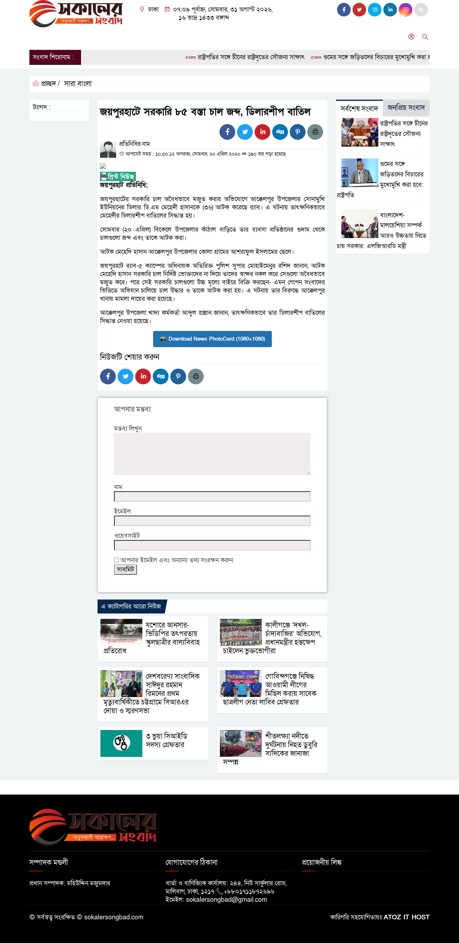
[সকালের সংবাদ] (76, 13)
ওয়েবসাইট (127, 536)
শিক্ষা (240, 37)
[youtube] (405, 9)
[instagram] (375, 9)
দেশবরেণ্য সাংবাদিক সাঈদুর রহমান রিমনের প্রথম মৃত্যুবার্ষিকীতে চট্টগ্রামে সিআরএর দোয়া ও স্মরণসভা (152, 694)
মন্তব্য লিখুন (128, 429)
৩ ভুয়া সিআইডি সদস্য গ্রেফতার (167, 741)
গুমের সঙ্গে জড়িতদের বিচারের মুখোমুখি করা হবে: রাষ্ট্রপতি (378, 57)
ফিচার (292, 37)
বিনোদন (187, 37)
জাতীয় (63, 37)
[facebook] (344, 9)
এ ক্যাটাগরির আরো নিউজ (131, 606)
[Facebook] (227, 132)
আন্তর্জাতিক (155, 37)
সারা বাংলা (120, 37)
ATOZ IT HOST (407, 917)
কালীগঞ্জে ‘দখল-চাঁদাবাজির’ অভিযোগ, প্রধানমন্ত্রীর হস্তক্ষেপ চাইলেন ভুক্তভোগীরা (272, 638)
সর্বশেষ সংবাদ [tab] (359, 109)
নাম (118, 487)
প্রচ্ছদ (39, 37)
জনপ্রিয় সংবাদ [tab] (406, 108)
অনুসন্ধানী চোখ (325, 37)
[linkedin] (390, 9)
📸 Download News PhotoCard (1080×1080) (212, 338)
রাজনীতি (89, 37)
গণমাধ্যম (265, 37)
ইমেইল (122, 511)
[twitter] (359, 9)
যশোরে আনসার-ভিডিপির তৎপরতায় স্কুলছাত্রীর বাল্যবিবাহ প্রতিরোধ (152, 638)
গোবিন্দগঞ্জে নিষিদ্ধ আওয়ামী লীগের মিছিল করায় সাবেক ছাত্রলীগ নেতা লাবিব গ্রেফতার (270, 689)
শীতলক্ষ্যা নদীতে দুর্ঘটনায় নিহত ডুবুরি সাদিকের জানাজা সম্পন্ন (270, 749)
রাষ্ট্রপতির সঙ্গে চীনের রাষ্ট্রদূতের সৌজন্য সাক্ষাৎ (238, 57)
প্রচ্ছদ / (49, 84)
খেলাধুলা (215, 37)
